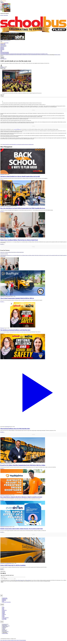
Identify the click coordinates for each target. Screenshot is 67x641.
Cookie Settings (52, 54)
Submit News (26, 54)
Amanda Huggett (7, 296)
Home (1, 58)
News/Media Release (8, 206)
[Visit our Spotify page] (5, 573)
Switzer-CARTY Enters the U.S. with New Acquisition (12, 565)
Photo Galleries (10, 53)
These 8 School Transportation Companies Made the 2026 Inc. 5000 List (17, 298)
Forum (32, 53)
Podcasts (19, 53)
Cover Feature (4, 0)
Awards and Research (36, 53)
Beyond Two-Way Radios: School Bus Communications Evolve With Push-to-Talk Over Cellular (22, 465)
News (7, 0)
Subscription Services (3, 54)
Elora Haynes (7, 526)
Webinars (29, 53)
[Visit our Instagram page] (4, 573)
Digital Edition (6, 15)
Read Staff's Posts (3, 67)
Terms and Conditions (46, 54)
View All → (2, 569)
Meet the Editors (9, 54)
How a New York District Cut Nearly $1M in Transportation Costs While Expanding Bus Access (22, 208)
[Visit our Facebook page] (0, 573)
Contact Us (29, 54)
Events (27, 53)
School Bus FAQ (36, 54)
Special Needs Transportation (4, 52)
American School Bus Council (6, 144)
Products (13, 53)
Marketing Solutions (57, 54)
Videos (7, 53)
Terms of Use (6, 640)
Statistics (21, 53)
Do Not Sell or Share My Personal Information (19, 640)
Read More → (2, 211)
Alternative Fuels (2, 43)
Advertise (32, 54)
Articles (9, 0)
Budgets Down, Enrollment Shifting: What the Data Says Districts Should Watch (19, 240)
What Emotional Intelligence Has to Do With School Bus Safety (15, 428)
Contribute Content (21, 54)
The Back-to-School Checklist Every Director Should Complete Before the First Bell (20, 176)
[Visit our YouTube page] (3, 573)
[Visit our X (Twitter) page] (2, 573)
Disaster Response (3, 45)
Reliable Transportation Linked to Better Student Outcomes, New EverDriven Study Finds (21, 528)
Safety (1, 50)
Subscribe (1, 15)
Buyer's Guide (45, 53)
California (12, 144)
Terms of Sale (10, 640)
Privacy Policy (41, 54)
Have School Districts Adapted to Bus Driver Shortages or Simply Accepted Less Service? (21, 497)
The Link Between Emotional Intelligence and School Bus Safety (15, 330)
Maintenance (2, 47)
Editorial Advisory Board (15, 54)
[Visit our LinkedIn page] (1, 573)
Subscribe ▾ (2, 2)
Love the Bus (17, 144)
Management (2, 48)
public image (21, 144)
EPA (14, 144)
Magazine (16, 53)
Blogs (5, 53)
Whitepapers (24, 53)
